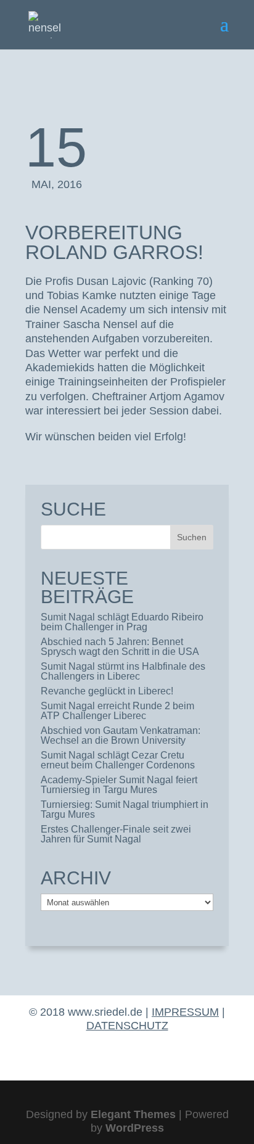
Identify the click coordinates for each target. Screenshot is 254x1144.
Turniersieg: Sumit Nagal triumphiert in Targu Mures (124, 809)
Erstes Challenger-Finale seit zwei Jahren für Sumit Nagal (116, 834)
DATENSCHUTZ (127, 1025)
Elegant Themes (133, 1114)
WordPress (134, 1128)
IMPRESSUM (185, 1012)
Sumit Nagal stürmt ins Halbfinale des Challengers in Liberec (123, 671)
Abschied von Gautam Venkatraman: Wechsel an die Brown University (120, 735)
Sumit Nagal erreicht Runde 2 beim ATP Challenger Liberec (117, 711)
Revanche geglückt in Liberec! (107, 691)
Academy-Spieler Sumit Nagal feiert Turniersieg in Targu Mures (119, 785)
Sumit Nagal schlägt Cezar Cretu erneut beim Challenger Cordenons (118, 760)
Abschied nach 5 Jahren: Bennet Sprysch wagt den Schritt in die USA (120, 646)
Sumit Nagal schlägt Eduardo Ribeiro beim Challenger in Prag (122, 622)
